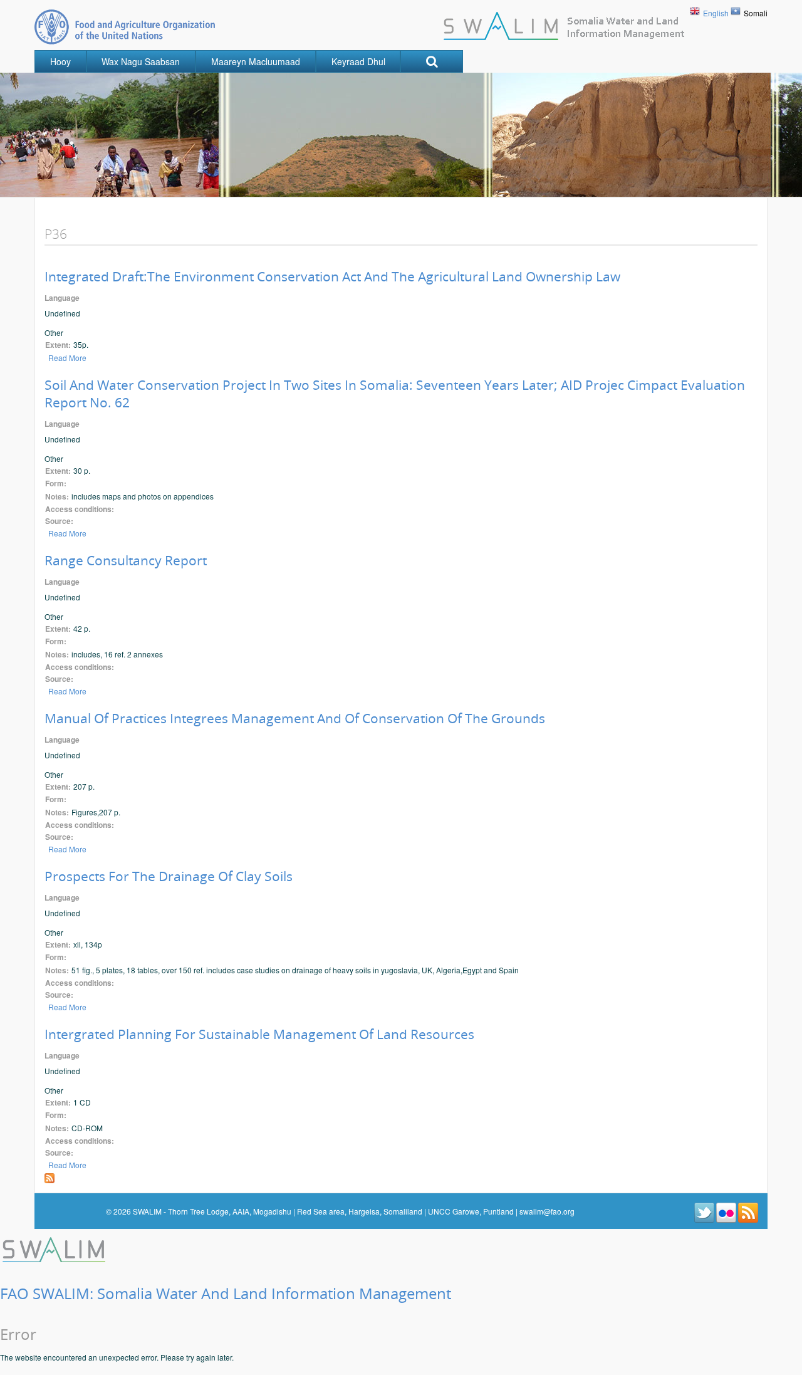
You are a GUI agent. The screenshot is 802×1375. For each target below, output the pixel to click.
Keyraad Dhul (358, 61)
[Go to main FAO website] (124, 26)
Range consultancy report (125, 560)
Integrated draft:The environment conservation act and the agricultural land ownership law (332, 276)
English (716, 13)
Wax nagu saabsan (141, 61)
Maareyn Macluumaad (255, 61)
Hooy (60, 61)
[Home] (55, 1248)
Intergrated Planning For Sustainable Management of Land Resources (259, 1034)
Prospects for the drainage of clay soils (168, 876)
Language (62, 298)
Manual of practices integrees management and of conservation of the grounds (294, 718)
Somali (756, 13)
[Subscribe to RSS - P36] (49, 1176)
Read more (67, 357)
